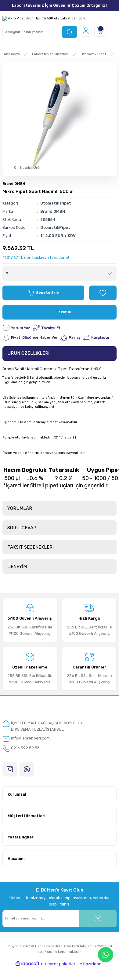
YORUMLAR (19, 508)
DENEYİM (17, 566)
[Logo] (43, 18)
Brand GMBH (13, 183)
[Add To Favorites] (103, 293)
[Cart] (100, 31)
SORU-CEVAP (21, 527)
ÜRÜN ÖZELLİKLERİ (28, 353)
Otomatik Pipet (55, 203)
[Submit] (98, 918)
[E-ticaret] (59, 964)
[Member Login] (86, 31)
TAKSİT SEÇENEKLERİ (30, 547)
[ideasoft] (27, 963)
